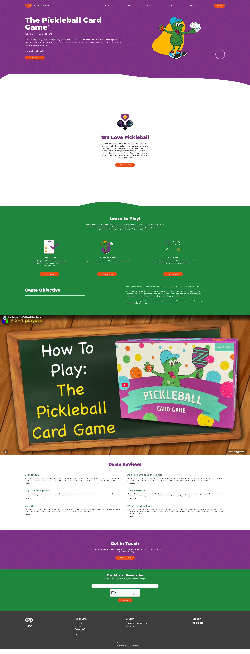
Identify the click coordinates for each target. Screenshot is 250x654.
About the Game (125, 165)
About (77, 635)
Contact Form (130, 626)
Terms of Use (130, 642)
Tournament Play (107, 274)
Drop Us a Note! (125, 558)
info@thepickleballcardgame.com (137, 623)
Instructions (49, 274)
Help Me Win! (173, 274)
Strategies (78, 632)
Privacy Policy (120, 642)
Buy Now (35, 57)
